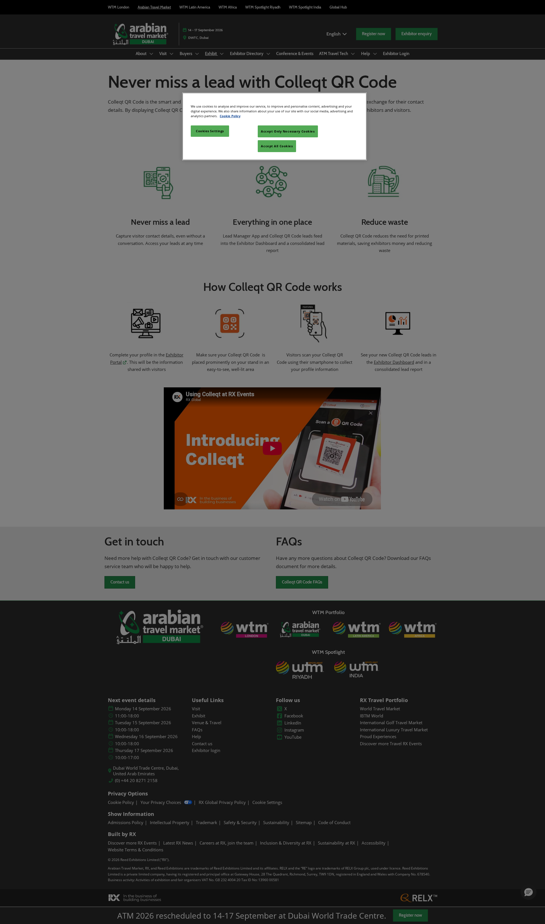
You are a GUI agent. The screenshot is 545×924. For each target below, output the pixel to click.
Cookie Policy (230, 116)
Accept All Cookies (277, 146)
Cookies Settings (210, 131)
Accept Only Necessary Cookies (288, 131)
